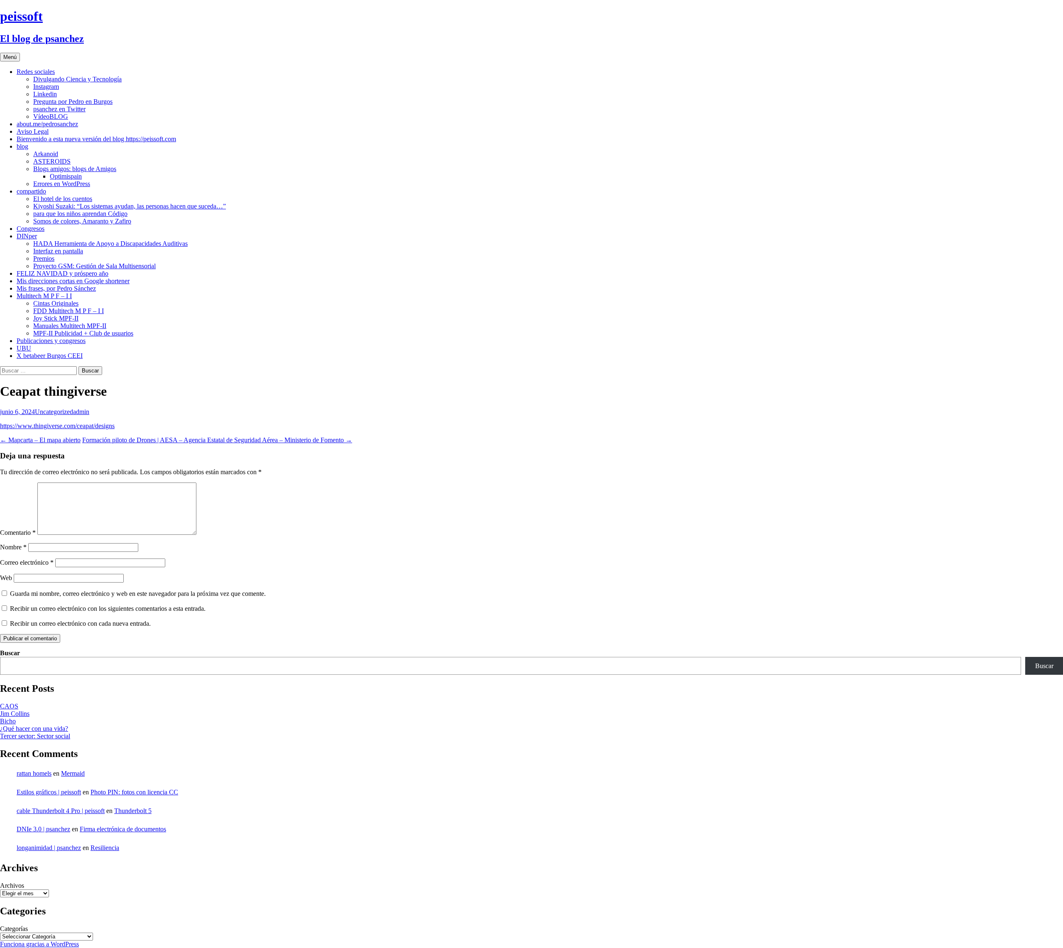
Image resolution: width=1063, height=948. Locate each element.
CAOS (9, 706)
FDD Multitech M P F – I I (68, 310)
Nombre (13, 547)
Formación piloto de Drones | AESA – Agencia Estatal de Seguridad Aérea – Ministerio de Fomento (217, 439)
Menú (10, 57)
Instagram (46, 86)
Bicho (8, 721)
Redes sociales (36, 71)
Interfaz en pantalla (58, 251)
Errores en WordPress (61, 183)
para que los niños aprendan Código (80, 213)
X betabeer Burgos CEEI (50, 355)
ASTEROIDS (52, 161)
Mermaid (73, 773)
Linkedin (45, 94)
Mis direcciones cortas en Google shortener (73, 280)
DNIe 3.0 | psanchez (43, 829)
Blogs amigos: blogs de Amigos (74, 168)
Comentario (18, 532)
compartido (31, 191)
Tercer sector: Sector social (35, 736)
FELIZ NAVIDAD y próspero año (62, 273)
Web (6, 577)
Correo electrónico (27, 562)
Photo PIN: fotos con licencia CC (134, 792)
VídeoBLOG (50, 116)
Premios (43, 258)
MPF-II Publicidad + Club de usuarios (83, 333)
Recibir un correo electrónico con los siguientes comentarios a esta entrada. (108, 608)
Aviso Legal (33, 131)
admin (81, 411)
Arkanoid (45, 153)
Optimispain (66, 176)
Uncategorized (54, 411)
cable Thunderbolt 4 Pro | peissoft (61, 810)
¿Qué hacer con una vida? (34, 728)
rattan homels (34, 773)
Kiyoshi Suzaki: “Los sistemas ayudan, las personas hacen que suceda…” (129, 206)
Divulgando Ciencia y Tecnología (77, 79)
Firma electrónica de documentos (123, 829)
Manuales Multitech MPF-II (69, 325)
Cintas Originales (55, 303)
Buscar (10, 652)
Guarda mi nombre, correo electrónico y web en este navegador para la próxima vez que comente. (138, 593)
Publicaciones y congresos (51, 340)
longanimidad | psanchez (49, 847)
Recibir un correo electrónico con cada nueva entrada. (80, 623)
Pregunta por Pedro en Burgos (73, 101)
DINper (27, 236)
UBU (24, 348)
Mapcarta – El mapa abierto (40, 439)
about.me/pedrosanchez (47, 123)
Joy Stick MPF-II (55, 318)
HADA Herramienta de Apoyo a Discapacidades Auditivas (110, 243)
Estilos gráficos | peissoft (49, 792)
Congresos (30, 228)
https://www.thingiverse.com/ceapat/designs (57, 425)
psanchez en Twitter (59, 109)
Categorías (14, 928)
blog (22, 146)
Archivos (12, 885)
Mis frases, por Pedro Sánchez (56, 288)
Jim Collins (14, 713)
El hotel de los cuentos (62, 198)
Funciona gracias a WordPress (39, 944)
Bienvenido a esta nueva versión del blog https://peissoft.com (96, 138)
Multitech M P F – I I (44, 295)
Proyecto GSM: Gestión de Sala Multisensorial (94, 265)
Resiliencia (105, 847)
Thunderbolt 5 (133, 810)
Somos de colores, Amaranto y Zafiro (82, 221)
